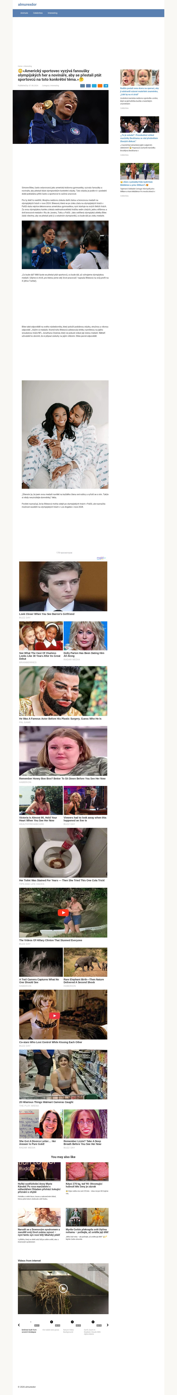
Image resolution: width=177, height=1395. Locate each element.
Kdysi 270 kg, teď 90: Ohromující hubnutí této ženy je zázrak (84, 1185)
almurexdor (27, 4)
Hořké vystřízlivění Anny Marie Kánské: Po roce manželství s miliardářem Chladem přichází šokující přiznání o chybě (39, 1187)
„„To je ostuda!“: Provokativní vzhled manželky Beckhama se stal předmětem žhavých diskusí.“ (139, 138)
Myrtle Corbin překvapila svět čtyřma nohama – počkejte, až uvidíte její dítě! (87, 1231)
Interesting (52, 13)
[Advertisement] (88, 39)
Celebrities (38, 13)
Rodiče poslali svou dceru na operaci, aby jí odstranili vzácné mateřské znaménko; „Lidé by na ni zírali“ (139, 91)
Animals (24, 13)
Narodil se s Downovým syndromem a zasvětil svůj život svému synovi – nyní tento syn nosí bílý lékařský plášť (39, 1232)
